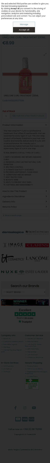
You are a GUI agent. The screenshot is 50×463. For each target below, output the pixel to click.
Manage (24, 24)
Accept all (24, 29)
